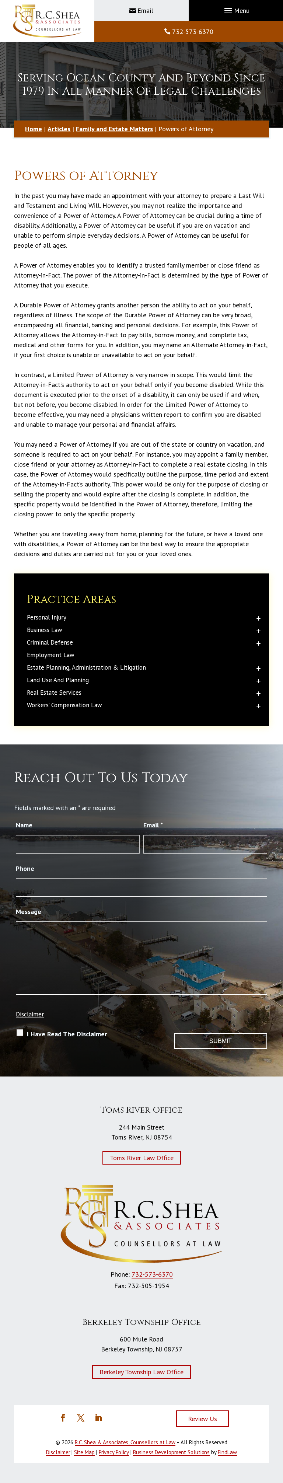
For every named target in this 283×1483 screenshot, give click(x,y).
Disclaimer (30, 1014)
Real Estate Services (54, 692)
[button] (235, 11)
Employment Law (50, 655)
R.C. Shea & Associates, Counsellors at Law (125, 1442)
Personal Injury (46, 617)
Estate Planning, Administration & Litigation (86, 667)
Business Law (44, 630)
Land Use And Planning (58, 680)
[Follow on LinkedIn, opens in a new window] (98, 1417)
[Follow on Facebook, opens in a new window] (63, 1417)
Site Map (84, 1452)
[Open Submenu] (258, 618)
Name (24, 825)
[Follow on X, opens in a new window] (80, 1417)
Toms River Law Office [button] (142, 1158)
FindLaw (227, 1452)
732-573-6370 (192, 31)
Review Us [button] (202, 1418)
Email (145, 10)
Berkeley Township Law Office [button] (141, 1372)
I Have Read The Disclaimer (67, 1034)
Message (28, 911)
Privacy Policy (114, 1452)
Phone (25, 868)
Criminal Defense (50, 642)
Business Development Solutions (171, 1452)
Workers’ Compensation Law (64, 705)
